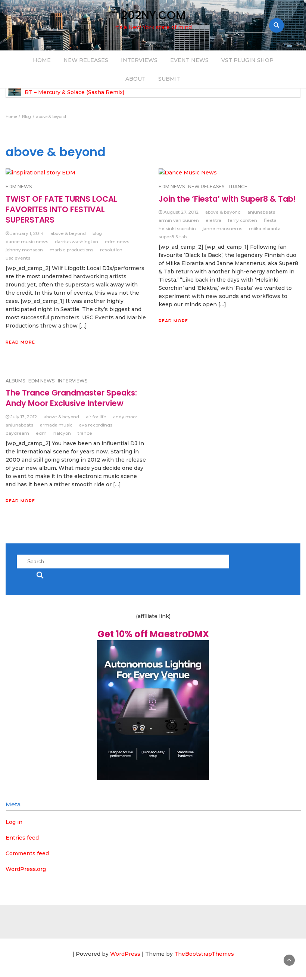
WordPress (125, 953)
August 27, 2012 (181, 212)
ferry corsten (242, 220)
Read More (20, 342)
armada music (56, 425)
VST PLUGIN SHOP (247, 60)
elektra (213, 220)
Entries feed (22, 837)
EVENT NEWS (189, 60)
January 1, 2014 (27, 233)
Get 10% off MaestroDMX (153, 634)
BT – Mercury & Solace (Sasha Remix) (74, 92)
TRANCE (237, 186)
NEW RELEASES (85, 60)
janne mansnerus (222, 228)
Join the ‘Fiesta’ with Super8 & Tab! (227, 198)
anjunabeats (261, 212)
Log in (14, 822)
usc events (18, 258)
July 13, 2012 (23, 416)
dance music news (27, 241)
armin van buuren (179, 220)
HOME (42, 60)
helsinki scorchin (177, 228)
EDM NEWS (41, 381)
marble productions (71, 249)
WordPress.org (26, 869)
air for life (96, 416)
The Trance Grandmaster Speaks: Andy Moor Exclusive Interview (71, 398)
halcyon (62, 433)
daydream (17, 433)
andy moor (125, 416)
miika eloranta (265, 228)
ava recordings (95, 425)
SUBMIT (169, 78)
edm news (117, 241)
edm (41, 433)
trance (85, 433)
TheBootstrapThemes (204, 953)
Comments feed (27, 853)
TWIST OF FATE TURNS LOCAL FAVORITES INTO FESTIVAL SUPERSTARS (62, 209)
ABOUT (135, 78)
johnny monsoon (24, 249)
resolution (111, 249)
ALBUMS (15, 381)
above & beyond (68, 233)
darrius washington (76, 241)
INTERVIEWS (139, 60)
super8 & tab (173, 236)
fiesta (270, 220)
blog (97, 233)
